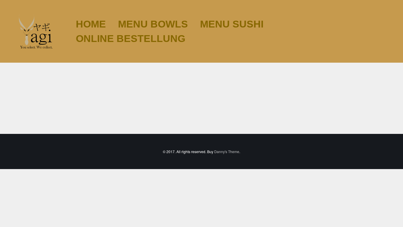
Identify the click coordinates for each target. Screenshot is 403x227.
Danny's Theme (226, 151)
